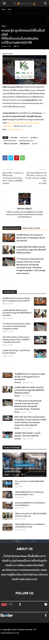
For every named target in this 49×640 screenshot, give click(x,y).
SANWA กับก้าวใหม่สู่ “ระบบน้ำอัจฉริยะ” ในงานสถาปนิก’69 (17, 351)
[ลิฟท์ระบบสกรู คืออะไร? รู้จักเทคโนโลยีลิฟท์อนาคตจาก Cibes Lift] (8, 516)
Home (3, 9)
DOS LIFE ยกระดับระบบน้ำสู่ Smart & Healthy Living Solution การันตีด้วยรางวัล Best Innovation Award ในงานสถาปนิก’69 (30, 421)
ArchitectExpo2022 (10, 140)
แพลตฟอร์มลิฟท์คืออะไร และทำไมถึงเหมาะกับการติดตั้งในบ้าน (30, 504)
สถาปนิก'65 (34, 137)
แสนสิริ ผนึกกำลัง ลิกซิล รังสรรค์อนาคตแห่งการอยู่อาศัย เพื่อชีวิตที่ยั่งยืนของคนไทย (31, 249)
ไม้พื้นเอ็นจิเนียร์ (25, 143)
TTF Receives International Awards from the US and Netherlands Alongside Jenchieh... (16, 326)
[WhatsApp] (22, 157)
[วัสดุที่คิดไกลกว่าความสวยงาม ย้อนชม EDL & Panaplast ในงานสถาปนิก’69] (9, 237)
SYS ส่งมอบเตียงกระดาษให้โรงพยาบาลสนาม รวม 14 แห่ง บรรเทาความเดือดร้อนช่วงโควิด (35, 178)
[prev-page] (4, 279)
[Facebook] (5, 157)
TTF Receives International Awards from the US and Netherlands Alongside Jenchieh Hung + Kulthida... (27, 405)
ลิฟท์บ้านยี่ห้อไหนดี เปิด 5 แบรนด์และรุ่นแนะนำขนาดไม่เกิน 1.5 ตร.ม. (29, 493)
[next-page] (8, 279)
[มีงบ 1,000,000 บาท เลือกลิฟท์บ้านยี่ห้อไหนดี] (8, 484)
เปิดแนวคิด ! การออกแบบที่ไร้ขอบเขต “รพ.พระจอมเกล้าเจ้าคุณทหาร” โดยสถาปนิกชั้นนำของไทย (13, 178)
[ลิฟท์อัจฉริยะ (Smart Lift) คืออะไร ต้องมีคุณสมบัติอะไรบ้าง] (24, 465)
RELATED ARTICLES (12, 228)
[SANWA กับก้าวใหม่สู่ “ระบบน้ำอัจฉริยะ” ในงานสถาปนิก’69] (40, 353)
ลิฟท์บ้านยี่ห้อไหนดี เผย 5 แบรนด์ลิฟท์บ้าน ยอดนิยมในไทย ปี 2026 (30, 525)
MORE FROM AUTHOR (31, 228)
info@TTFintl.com (14, 129)
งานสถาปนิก (13, 137)
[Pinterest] (16, 157)
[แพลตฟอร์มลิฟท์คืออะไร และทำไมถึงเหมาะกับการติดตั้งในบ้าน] (8, 505)
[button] (4, 3)
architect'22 (24, 137)
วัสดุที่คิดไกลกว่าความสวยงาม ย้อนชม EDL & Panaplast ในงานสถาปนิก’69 (30, 237)
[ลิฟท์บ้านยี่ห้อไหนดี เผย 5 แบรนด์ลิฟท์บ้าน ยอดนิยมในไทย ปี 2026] (8, 527)
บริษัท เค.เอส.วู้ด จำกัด (10, 143)
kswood (34, 143)
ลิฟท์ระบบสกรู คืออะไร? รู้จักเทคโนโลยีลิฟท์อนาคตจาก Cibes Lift (30, 514)
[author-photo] (24, 204)
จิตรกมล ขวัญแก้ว (24, 208)
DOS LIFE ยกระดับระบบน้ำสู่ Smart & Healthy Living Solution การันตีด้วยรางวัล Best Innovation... (16, 339)
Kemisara (17, 382)
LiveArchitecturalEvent (25, 140)
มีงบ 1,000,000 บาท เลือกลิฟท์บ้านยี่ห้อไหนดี (29, 482)
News (10, 9)
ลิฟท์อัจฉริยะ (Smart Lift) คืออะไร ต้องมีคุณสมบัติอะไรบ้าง (22, 470)
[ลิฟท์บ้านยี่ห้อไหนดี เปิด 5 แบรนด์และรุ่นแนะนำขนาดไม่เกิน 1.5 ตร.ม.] (8, 494)
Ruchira (17, 396)
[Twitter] (10, 157)
